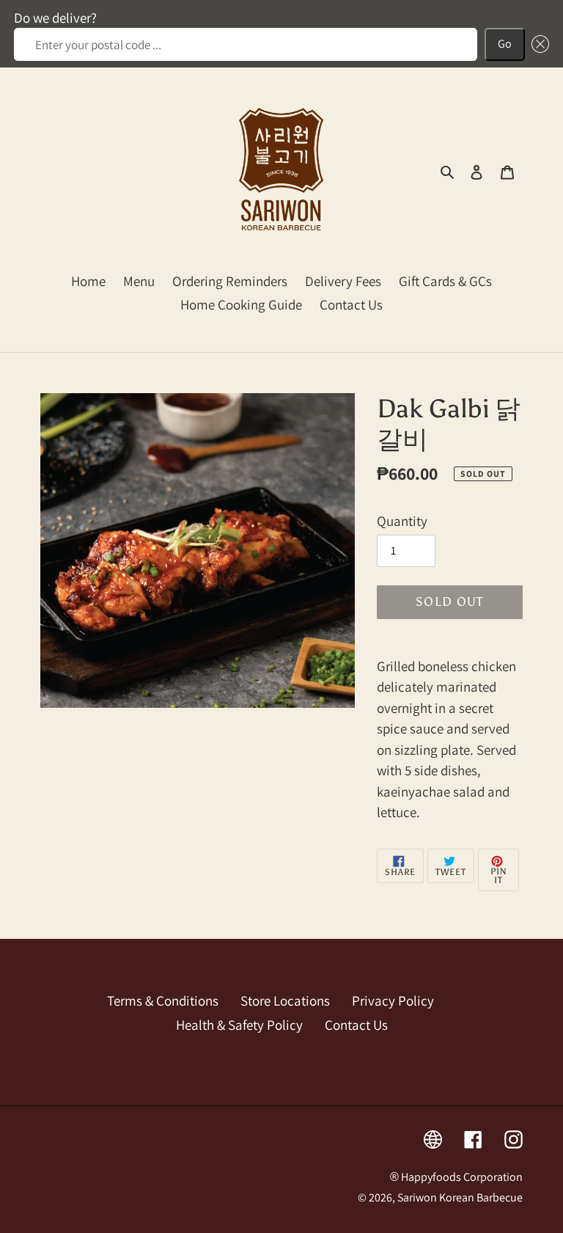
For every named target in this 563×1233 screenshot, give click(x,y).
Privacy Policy (393, 1000)
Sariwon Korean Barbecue (460, 1197)
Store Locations (285, 1000)
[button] (537, 44)
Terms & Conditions (162, 1000)
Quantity (402, 521)
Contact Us (356, 1024)
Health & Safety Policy (239, 1024)
